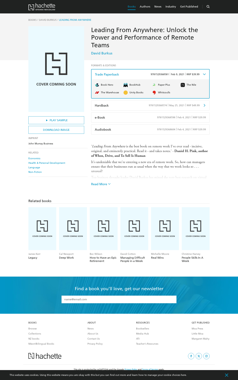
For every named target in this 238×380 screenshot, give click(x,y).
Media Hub (142, 334)
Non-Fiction (35, 172)
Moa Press (197, 329)
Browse (32, 329)
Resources (143, 323)
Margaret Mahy (200, 339)
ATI (138, 339)
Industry (171, 6)
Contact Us (93, 339)
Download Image (56, 129)
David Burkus (101, 53)
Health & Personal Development (46, 162)
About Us (92, 334)
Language (34, 167)
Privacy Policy (95, 344)
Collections (34, 334)
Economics (34, 158)
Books (132, 6)
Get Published (189, 6)
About (91, 323)
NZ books (33, 339)
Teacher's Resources (147, 344)
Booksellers (142, 329)
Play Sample (59, 120)
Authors (145, 6)
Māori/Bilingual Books (41, 344)
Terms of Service (150, 369)
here (183, 375)
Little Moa (197, 334)
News (157, 6)
